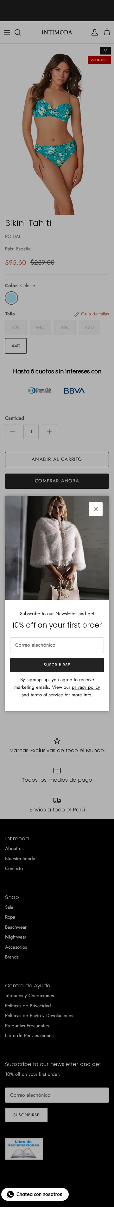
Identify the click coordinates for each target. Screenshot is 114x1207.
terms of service (47, 694)
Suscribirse (57, 665)
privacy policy (86, 687)
